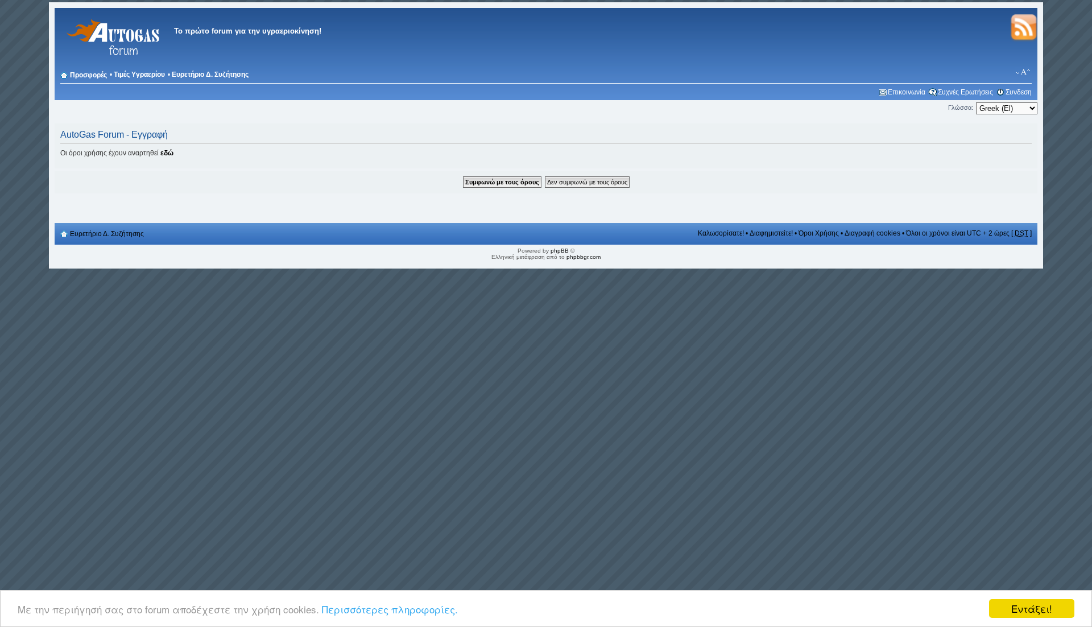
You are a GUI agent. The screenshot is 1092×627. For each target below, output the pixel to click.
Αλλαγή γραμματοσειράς (1023, 72)
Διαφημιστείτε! (771, 233)
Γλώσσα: (960, 107)
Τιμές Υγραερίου (139, 75)
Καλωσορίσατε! (721, 233)
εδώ (166, 153)
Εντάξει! (1031, 608)
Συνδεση (1019, 92)
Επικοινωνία (906, 92)
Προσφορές (88, 75)
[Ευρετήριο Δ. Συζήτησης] (111, 62)
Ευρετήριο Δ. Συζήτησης (210, 75)
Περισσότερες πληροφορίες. (390, 609)
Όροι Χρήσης (819, 233)
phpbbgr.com (583, 257)
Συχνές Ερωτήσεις (965, 92)
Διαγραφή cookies (872, 233)
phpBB (560, 251)
